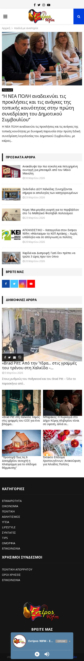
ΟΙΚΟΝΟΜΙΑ (10, 506)
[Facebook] (35, 5)
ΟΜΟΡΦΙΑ (8, 543)
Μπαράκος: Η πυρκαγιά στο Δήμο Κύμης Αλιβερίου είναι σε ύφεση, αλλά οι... (61, 420)
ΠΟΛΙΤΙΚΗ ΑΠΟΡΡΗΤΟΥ (17, 569)
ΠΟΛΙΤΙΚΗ (8, 511)
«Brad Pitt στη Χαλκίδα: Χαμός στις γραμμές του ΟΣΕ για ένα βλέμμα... (21, 420)
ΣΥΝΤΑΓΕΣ (9, 532)
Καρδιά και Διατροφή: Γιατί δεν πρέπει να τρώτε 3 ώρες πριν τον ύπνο (48, 254)
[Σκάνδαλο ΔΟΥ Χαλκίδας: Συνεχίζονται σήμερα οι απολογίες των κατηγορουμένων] (11, 194)
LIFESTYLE (8, 527)
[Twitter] (39, 5)
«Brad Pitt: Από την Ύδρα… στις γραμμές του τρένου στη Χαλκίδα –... (39, 365)
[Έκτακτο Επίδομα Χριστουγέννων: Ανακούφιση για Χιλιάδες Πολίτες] (62, 443)
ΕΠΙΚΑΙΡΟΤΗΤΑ (12, 501)
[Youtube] (48, 5)
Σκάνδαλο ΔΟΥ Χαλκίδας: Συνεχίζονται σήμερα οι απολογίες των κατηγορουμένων (50, 190)
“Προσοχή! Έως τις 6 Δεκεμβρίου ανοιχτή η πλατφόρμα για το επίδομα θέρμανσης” (19, 462)
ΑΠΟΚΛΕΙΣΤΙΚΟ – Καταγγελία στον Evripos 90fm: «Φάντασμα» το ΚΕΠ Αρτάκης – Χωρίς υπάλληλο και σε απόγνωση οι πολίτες (49, 233)
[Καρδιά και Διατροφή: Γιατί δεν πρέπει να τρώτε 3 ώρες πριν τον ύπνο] (11, 258)
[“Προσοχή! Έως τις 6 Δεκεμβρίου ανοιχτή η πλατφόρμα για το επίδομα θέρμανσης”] (21, 443)
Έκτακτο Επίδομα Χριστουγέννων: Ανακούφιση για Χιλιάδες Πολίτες (61, 460)
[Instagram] (43, 5)
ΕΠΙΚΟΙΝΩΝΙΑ (11, 548)
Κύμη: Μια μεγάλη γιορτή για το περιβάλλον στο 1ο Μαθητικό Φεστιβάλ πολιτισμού (50, 211)
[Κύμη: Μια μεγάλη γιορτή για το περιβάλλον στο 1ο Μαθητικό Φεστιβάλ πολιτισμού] (11, 215)
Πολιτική (7, 90)
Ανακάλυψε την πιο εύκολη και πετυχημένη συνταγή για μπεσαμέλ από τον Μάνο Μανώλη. (50, 169)
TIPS (5, 538)
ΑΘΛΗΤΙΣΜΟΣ (11, 517)
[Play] (37, 654)
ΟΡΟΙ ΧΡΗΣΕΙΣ (11, 575)
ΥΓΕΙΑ (5, 522)
